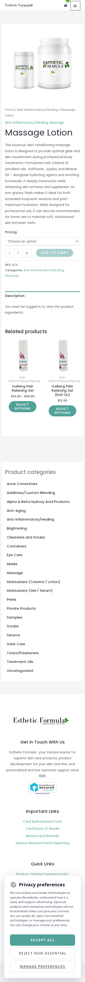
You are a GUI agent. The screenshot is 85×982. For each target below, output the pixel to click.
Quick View (22, 370)
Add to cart (54, 253)
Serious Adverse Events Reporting (42, 843)
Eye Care (14, 554)
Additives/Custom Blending (31, 492)
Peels (11, 599)
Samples (14, 617)
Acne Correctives (22, 483)
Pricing (11, 232)
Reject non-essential (42, 953)
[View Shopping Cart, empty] (65, 5)
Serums (13, 635)
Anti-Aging (16, 510)
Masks (12, 563)
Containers (16, 546)
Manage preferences (42, 966)
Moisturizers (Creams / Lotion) (33, 581)
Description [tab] (15, 296)
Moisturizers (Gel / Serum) (30, 590)
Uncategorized (20, 670)
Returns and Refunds (42, 836)
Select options (22, 406)
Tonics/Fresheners (23, 652)
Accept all (42, 940)
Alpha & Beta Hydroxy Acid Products (38, 501)
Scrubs (13, 626)
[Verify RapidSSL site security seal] (42, 788)
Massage (15, 572)
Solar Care (16, 643)
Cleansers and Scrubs (26, 537)
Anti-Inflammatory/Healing (30, 519)
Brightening (17, 528)
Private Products (21, 608)
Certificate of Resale (43, 828)
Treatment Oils (20, 661)
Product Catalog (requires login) (42, 874)
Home (9, 110)
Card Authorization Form (42, 821)
